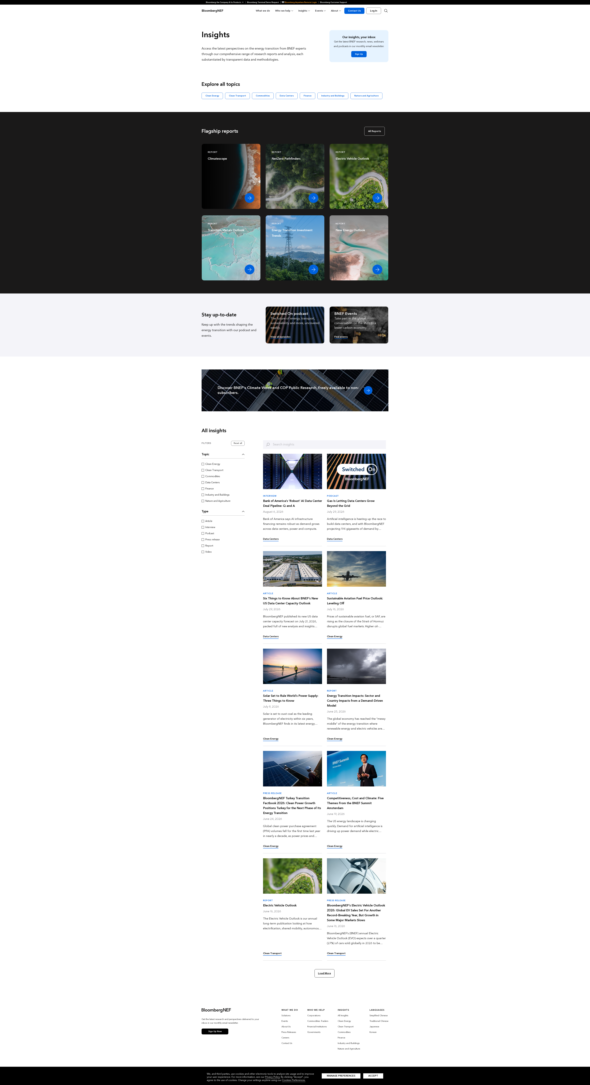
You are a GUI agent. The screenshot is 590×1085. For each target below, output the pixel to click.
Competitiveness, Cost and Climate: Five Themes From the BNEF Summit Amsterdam (355, 803)
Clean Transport (237, 95)
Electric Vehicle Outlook (280, 905)
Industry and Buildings (332, 95)
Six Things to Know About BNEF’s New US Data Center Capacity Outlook (290, 600)
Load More (324, 973)
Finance (307, 95)
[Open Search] (386, 11)
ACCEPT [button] (373, 1075)
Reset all (238, 443)
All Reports (374, 131)
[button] (225, 2)
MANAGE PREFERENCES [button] (341, 1075)
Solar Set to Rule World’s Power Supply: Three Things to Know (290, 698)
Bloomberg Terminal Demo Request (263, 2)
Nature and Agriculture (366, 95)
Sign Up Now (215, 1031)
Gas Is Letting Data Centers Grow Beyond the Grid (351, 503)
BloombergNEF (212, 11)
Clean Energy (212, 95)
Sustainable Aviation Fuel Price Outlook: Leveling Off (355, 600)
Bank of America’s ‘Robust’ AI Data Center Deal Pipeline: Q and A (292, 503)
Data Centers (287, 95)
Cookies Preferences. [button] (293, 1080)
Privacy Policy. (272, 1077)
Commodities (263, 95)
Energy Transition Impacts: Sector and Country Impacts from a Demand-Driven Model (355, 701)
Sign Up (359, 54)
